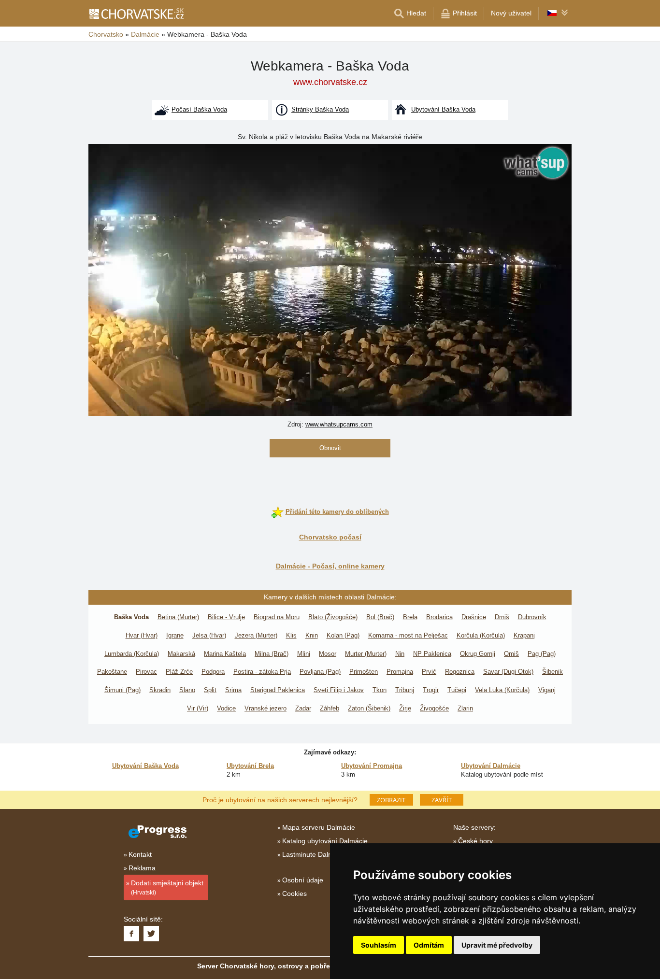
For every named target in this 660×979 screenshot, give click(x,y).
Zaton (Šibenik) (369, 708)
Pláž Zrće (179, 671)
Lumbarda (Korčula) (131, 653)
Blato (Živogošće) (333, 617)
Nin (399, 653)
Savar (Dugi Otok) (508, 671)
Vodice (226, 708)
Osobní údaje (302, 880)
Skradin (160, 690)
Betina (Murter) (178, 617)
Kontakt (140, 854)
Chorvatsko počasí (330, 537)
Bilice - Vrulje (226, 617)
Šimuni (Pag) (122, 690)
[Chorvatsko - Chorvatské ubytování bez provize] (136, 13)
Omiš (511, 653)
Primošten (363, 671)
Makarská (181, 653)
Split (210, 690)
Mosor (327, 653)
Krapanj (524, 635)
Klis (291, 635)
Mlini (303, 653)
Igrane (175, 635)
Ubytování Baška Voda (145, 765)
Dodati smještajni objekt (167, 887)
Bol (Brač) (380, 617)
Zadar (303, 708)
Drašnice (473, 617)
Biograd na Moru (277, 617)
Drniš (502, 617)
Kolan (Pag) (343, 635)
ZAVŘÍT (441, 799)
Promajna (400, 671)
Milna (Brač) (271, 653)
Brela (410, 617)
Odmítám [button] (429, 945)
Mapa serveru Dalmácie (318, 827)
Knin (311, 635)
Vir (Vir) (197, 708)
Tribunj (404, 690)
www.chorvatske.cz (330, 82)
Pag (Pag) (542, 653)
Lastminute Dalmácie (314, 854)
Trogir (431, 690)
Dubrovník (532, 617)
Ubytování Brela (250, 765)
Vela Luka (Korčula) (502, 690)
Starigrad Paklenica (277, 690)
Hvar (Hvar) (142, 635)
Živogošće (434, 708)
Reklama (142, 868)
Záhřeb (329, 708)
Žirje (405, 708)
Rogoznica (459, 671)
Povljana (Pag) (320, 671)
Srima (233, 690)
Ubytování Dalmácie (490, 765)
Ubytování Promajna (371, 765)
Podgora (213, 671)
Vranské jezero (265, 708)
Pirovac (146, 671)
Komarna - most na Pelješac (408, 635)
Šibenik (552, 671)
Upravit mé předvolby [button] (496, 945)
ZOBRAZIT (391, 799)
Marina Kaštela (225, 653)
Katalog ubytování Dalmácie (325, 841)
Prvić (429, 671)
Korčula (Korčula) (481, 635)
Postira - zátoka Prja (262, 671)
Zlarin (465, 708)
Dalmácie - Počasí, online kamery (330, 566)
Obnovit (330, 448)
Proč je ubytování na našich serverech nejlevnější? (280, 799)
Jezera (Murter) (256, 635)
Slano (187, 690)
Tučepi (456, 690)
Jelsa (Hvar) (209, 635)
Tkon (380, 690)
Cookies (294, 893)
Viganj (547, 690)
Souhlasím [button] (378, 945)
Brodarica (439, 617)
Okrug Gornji (477, 653)
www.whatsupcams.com (339, 424)
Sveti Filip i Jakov (339, 690)
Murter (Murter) (366, 653)
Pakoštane (112, 671)
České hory (475, 841)
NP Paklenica (432, 653)
